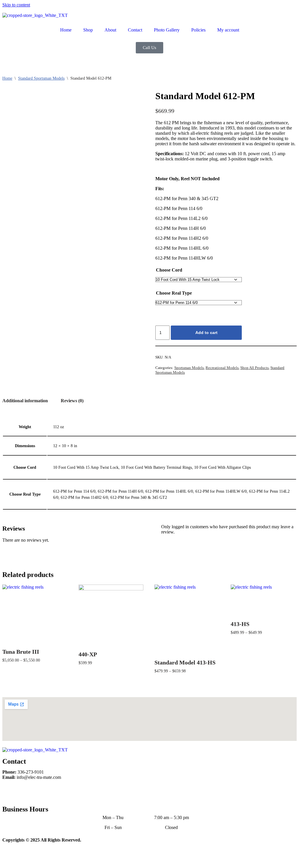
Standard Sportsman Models (41, 78)
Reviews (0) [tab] (72, 400)
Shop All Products (254, 367)
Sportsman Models (189, 367)
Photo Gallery (167, 29)
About (110, 29)
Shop (88, 29)
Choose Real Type (174, 293)
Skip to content (16, 4)
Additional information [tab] (25, 400)
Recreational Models (222, 367)
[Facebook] (9, 792)
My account (228, 29)
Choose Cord (169, 269)
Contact (135, 29)
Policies (198, 29)
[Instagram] (25, 792)
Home (66, 29)
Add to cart (206, 332)
